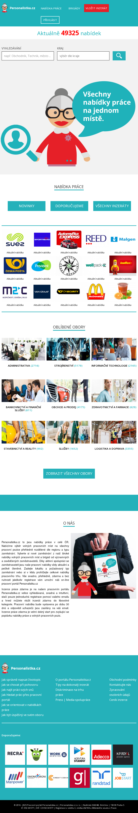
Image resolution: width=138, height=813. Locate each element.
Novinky (26, 205)
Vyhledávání (11, 48)
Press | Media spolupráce (73, 700)
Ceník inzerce (118, 700)
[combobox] (83, 55)
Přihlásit (50, 20)
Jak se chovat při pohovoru (20, 685)
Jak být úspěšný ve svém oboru (22, 715)
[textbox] (84, 55)
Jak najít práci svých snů (18, 690)
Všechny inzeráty (112, 205)
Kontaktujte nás (120, 685)
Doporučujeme (69, 205)
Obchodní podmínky (122, 680)
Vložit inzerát (96, 8)
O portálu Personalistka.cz (73, 680)
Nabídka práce (51, 8)
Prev (6, 124)
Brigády (74, 8)
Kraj (60, 48)
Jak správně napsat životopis (21, 680)
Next (132, 124)
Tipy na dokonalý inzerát (72, 685)
